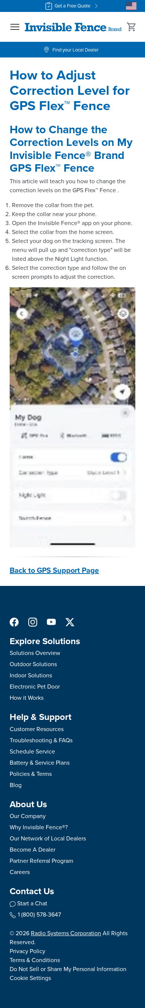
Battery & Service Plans (40, 762)
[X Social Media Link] (69, 621)
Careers (20, 872)
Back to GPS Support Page (54, 570)
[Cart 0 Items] (131, 27)
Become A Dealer (32, 849)
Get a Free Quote (72, 5)
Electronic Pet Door (35, 686)
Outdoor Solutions (33, 664)
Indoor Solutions (31, 675)
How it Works (27, 697)
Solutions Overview (35, 653)
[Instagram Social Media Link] (32, 621)
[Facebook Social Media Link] (14, 621)
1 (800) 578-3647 (39, 914)
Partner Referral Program (41, 860)
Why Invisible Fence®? (39, 827)
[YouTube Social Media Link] (51, 621)
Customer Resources (37, 729)
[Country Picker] (131, 6)
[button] (15, 27)
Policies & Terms (31, 774)
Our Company (28, 816)
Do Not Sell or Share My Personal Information (68, 969)
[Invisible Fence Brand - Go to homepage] (73, 27)
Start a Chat (32, 903)
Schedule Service (32, 751)
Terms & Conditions (35, 960)
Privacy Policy (27, 951)
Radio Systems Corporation (66, 933)
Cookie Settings (30, 978)
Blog (16, 785)
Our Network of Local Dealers (48, 838)
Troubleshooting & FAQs (41, 740)
